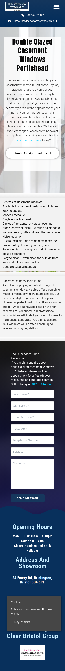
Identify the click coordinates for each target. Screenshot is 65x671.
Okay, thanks (21, 622)
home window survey (27, 140)
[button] (56, 6)
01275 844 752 (41, 384)
